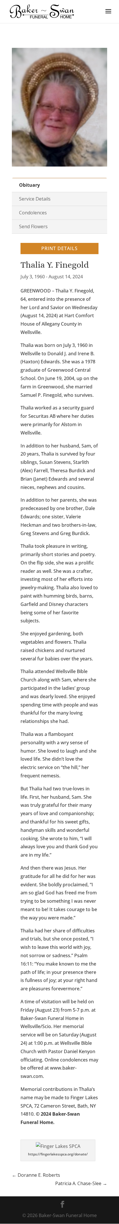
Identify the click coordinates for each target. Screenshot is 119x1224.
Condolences (33, 212)
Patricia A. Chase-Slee (81, 1183)
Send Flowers (33, 226)
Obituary (29, 185)
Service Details (35, 199)
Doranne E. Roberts (36, 1175)
